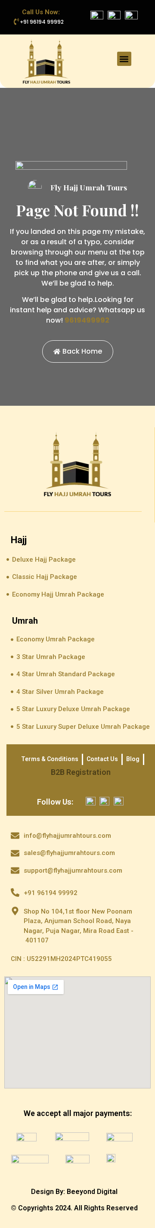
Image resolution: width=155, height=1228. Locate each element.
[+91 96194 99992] (16, 21)
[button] (124, 59)
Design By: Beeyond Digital (74, 1192)
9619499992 (87, 320)
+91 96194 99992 (42, 21)
